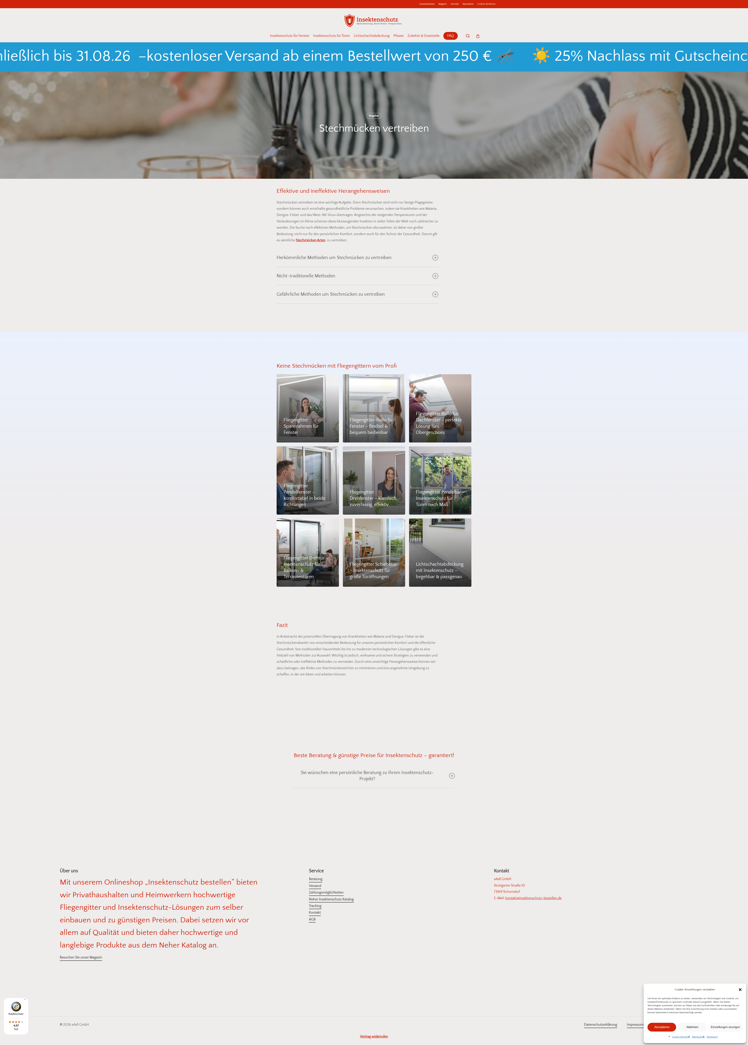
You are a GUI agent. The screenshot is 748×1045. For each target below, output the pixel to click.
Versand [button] (315, 886)
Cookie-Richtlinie (681, 1037)
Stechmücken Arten (310, 240)
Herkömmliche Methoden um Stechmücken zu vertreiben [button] (334, 257)
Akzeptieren (661, 1027)
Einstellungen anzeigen (725, 1027)
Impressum (712, 1037)
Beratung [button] (315, 879)
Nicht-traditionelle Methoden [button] (306, 276)
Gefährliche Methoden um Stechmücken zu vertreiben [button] (331, 294)
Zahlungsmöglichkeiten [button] (326, 893)
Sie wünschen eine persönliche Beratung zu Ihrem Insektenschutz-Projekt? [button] (367, 775)
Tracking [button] (315, 906)
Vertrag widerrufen (374, 1037)
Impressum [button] (635, 1025)
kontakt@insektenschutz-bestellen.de (533, 898)
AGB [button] (312, 919)
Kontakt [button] (315, 913)
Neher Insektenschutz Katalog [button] (331, 899)
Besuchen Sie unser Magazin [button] (81, 957)
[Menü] (24, 1001)
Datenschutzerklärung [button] (600, 1025)
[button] (740, 990)
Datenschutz (698, 1037)
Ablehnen (692, 1027)
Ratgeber (374, 115)
